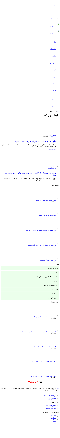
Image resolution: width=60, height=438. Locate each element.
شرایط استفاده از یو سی (50, 409)
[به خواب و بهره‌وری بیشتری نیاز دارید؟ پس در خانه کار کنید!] (47, 228)
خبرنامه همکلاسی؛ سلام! (49, 395)
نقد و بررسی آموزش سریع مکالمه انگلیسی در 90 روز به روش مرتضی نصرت (36, 331)
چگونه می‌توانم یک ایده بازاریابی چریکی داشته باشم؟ (35, 141)
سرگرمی (53, 76)
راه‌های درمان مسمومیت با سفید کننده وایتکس (44, 346)
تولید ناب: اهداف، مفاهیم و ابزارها (47, 215)
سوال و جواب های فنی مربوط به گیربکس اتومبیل (43, 376)
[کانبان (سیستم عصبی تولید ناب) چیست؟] (47, 198)
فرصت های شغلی (51, 399)
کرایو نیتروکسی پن (53, 293)
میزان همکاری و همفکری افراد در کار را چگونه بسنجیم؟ (41, 245)
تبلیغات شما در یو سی (50, 405)
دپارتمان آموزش (52, 136)
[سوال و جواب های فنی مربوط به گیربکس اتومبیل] (47, 375)
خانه (58, 111)
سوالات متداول (52, 398)
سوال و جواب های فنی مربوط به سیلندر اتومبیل (44, 361)
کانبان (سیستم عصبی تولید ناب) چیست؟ (45, 200)
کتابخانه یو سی (52, 90)
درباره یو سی (53, 396)
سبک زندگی (53, 49)
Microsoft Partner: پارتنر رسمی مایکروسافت (47, 276)
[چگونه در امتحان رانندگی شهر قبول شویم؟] (47, 315)
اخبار (55, 42)
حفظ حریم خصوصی (51, 408)
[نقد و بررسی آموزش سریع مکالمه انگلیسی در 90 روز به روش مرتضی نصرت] (47, 330)
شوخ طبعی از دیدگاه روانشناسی (48, 260)
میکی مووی (55, 272)
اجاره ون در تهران (53, 289)
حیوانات (54, 83)
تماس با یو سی (52, 406)
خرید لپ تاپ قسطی (53, 281)
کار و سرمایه (53, 69)
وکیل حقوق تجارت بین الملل (51, 285)
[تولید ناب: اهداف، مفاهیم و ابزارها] (47, 213)
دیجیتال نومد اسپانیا (53, 268)
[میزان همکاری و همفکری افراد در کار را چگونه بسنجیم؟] (47, 243)
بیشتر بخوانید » (52, 149)
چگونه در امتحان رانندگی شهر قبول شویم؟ (45, 316)
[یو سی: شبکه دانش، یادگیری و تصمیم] (49, 26)
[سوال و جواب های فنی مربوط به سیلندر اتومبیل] (47, 360)
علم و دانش (53, 63)
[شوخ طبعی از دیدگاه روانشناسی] (47, 258)
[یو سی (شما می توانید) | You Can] (30, 382)
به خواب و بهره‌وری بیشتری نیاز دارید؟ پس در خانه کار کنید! (41, 230)
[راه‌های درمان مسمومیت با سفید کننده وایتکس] (47, 345)
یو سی (57, 388)
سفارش (53, 298)
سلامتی (54, 56)
